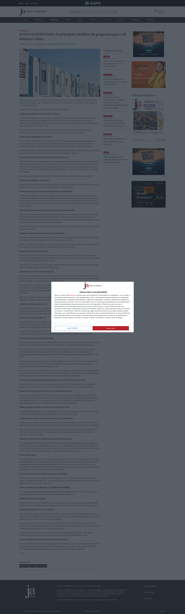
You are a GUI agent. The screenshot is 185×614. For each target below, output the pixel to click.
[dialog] (92, 307)
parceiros (73, 295)
